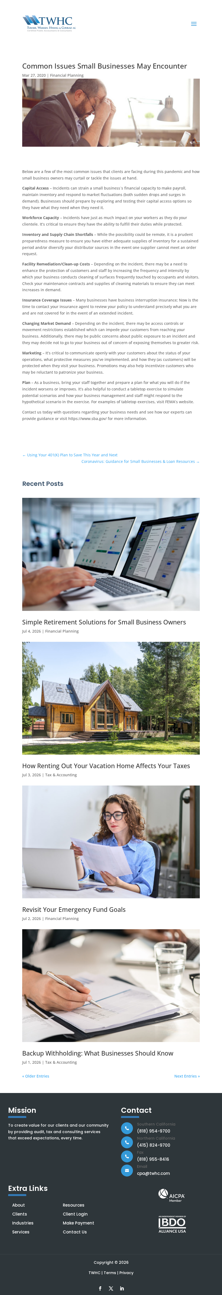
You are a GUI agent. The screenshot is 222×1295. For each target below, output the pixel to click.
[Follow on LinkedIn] (121, 1288)
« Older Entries (35, 1076)
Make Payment (78, 1223)
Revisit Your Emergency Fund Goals (74, 909)
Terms (110, 1272)
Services (21, 1232)
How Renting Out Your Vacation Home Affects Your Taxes (106, 765)
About (18, 1205)
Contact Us (75, 1232)
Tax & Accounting (61, 774)
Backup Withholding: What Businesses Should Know (97, 1053)
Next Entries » (187, 1076)
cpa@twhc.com (153, 1173)
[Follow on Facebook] (100, 1288)
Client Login (75, 1214)
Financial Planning (67, 75)
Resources (73, 1205)
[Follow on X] (111, 1288)
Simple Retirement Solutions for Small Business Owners (104, 622)
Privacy (126, 1272)
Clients (19, 1214)
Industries (23, 1223)
